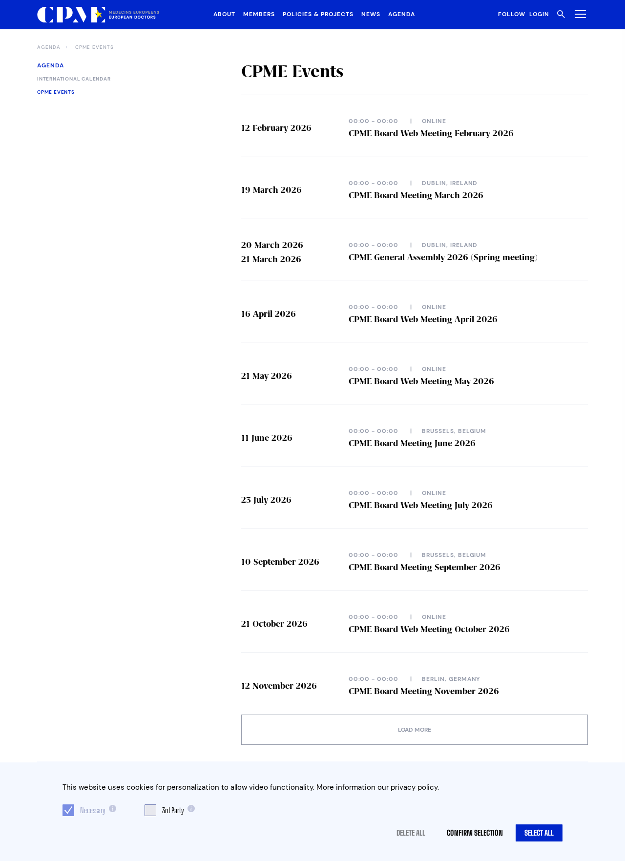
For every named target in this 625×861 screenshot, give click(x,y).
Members (259, 14)
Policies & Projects (318, 14)
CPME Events (94, 47)
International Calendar (74, 79)
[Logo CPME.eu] (98, 15)
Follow (511, 14)
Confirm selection (475, 832)
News (370, 14)
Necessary (92, 810)
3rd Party (173, 810)
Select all (539, 832)
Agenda (401, 14)
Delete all (410, 832)
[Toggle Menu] (578, 14)
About (224, 14)
